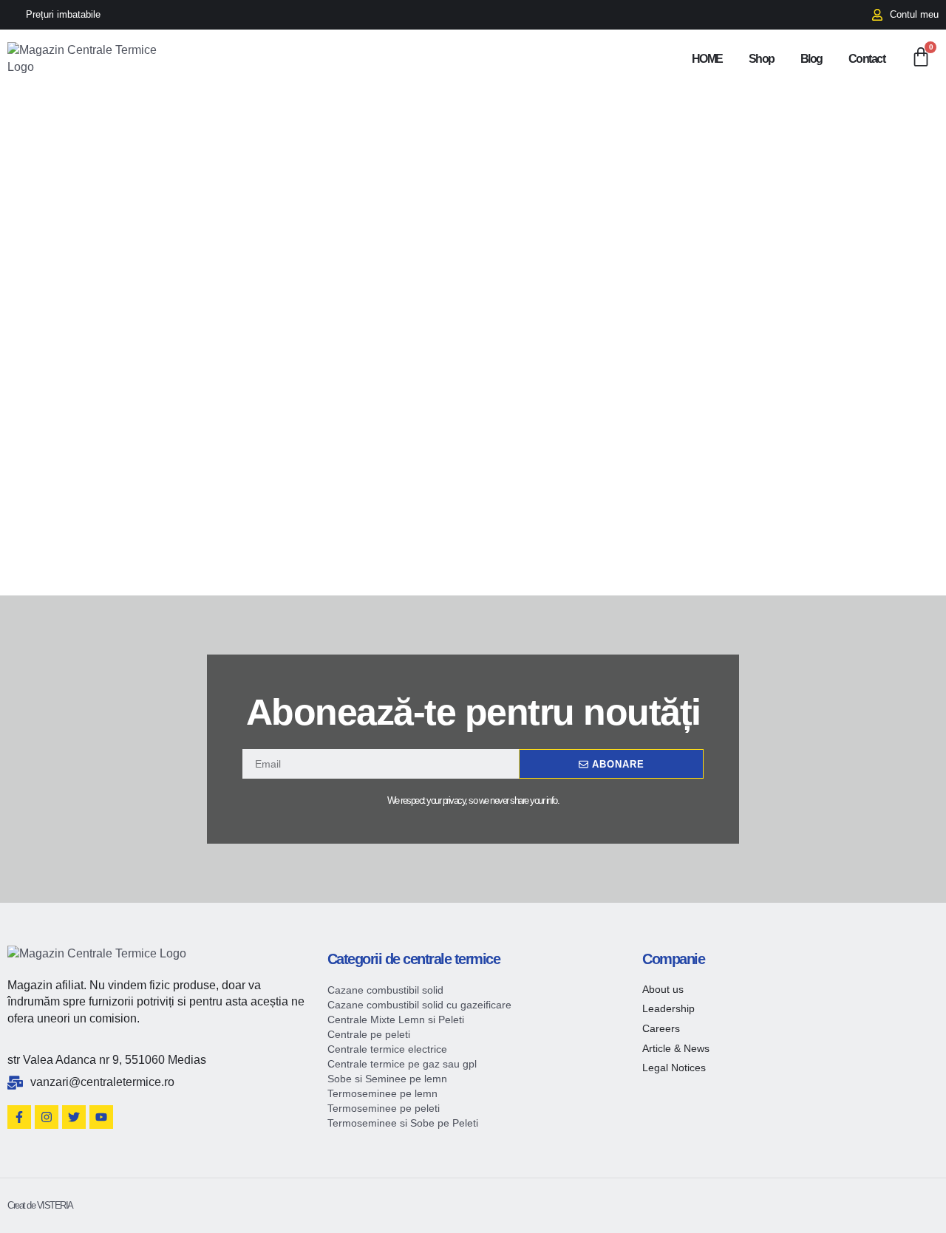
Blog (811, 58)
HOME (707, 58)
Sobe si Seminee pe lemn (387, 1079)
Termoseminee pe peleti (383, 1108)
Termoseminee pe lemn (382, 1093)
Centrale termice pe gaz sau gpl (402, 1064)
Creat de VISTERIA (40, 1205)
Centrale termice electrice (387, 1049)
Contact (866, 58)
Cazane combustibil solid (385, 990)
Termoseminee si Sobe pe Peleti (402, 1123)
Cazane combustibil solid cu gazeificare (419, 1005)
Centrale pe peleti (368, 1034)
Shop (762, 58)
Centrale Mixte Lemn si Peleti (395, 1019)
